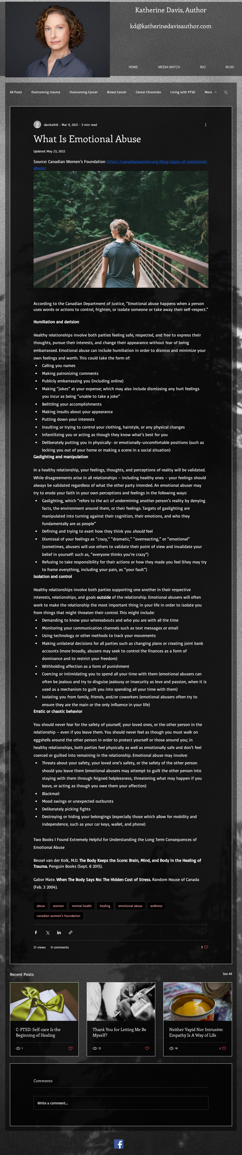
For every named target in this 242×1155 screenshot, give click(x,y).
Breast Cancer (116, 92)
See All (227, 974)
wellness (156, 906)
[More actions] (205, 124)
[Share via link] (70, 932)
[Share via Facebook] (36, 932)
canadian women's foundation (58, 916)
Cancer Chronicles (148, 92)
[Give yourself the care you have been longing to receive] (44, 1001)
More (208, 92)
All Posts (16, 92)
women (58, 906)
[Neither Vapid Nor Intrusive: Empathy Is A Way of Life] (198, 1001)
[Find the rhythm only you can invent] (121, 1001)
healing (105, 906)
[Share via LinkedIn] (59, 932)
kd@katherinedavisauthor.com (171, 26)
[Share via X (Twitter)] (47, 932)
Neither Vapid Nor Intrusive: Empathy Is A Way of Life (196, 1032)
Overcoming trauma (45, 92)
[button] (226, 92)
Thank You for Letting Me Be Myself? (119, 1032)
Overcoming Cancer (84, 92)
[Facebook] (118, 1144)
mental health (82, 906)
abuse (41, 906)
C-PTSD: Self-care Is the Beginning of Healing (38, 1032)
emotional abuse (130, 906)
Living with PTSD (182, 92)
